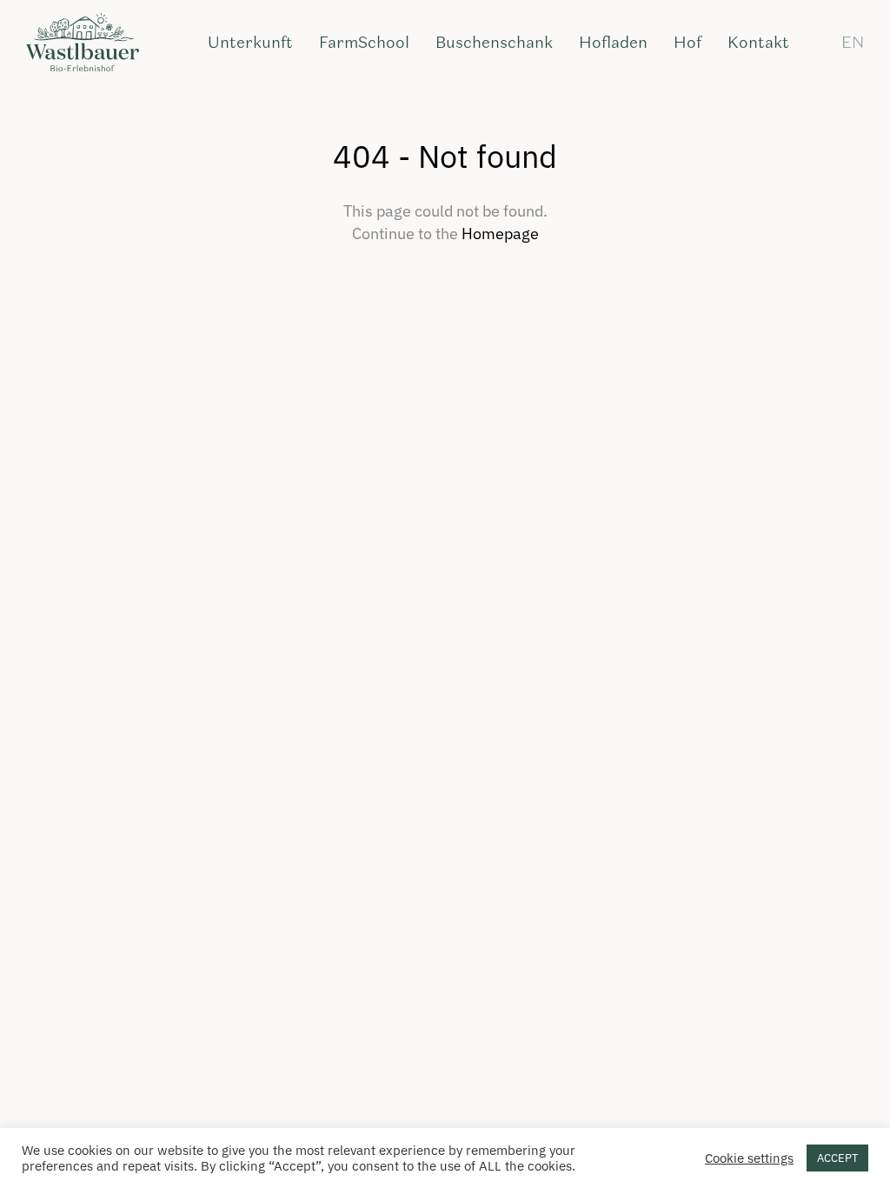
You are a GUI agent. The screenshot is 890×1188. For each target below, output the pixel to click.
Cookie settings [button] (749, 1158)
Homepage (500, 234)
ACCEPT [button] (837, 1158)
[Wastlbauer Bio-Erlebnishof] (82, 43)
